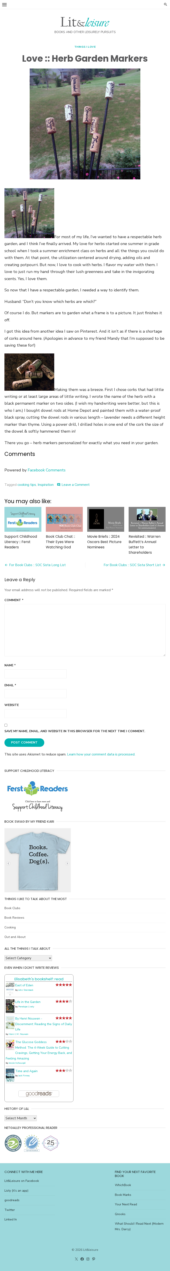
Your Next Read (126, 1204)
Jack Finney (24, 1075)
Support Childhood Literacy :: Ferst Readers (20, 542)
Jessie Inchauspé (17, 1063)
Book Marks (123, 1195)
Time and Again (26, 1071)
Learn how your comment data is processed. (101, 754)
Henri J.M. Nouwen (18, 1034)
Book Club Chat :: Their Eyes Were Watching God (60, 542)
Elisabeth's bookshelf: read (39, 979)
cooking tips (26, 484)
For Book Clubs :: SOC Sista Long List (37, 565)
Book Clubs (12, 908)
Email (10, 685)
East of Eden (24, 985)
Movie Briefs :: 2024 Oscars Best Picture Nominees (104, 542)
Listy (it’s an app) (16, 1191)
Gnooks (120, 1214)
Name (10, 665)
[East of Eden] (10, 995)
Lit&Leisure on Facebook (21, 1181)
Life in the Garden (28, 1002)
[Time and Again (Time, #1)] (10, 1081)
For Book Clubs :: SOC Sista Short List (132, 565)
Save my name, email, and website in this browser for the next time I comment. (74, 731)
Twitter (9, 1210)
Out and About (14, 937)
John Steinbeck (25, 990)
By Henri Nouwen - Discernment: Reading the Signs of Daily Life (43, 1024)
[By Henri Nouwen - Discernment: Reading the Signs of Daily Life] (10, 1028)
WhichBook (123, 1185)
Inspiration (46, 484)
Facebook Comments (47, 470)
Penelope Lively (26, 1006)
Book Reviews (14, 918)
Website (11, 705)
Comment (13, 600)
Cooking (10, 927)
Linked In (10, 1219)
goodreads (11, 1200)
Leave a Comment (76, 484)
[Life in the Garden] (10, 1012)
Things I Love (85, 47)
